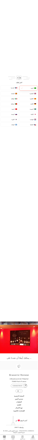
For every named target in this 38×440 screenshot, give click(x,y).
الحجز (4, 439)
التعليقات (19, 402)
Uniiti (16, 427)
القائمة (19, 405)
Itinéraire (32, 439)
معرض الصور (19, 399)
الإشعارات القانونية (19, 411)
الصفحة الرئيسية (19, 396)
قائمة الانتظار (22, 439)
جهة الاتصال (19, 408)
